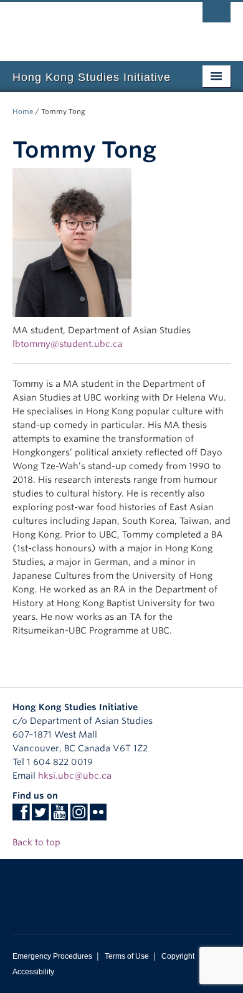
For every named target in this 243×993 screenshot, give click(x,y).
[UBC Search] (216, 15)
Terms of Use (127, 956)
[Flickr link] (98, 816)
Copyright (177, 956)
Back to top (37, 842)
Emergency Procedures (52, 956)
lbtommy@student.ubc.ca (67, 344)
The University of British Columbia (88, 25)
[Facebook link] (20, 816)
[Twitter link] (40, 816)
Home (22, 111)
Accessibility (33, 971)
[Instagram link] (78, 816)
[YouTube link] (59, 816)
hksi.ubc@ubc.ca (75, 776)
